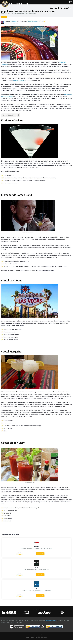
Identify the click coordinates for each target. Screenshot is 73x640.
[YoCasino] (36, 544)
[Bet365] (36, 565)
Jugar (39, 574)
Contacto (27, 637)
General (8, 13)
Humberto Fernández (33, 21)
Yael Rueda (13, 21)
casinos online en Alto (50, 620)
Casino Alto (3, 13)
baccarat (22, 80)
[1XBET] (36, 586)
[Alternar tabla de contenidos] (16, 115)
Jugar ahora (39, 553)
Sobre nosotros (44, 637)
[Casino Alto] (15, 3)
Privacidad (38, 637)
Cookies (32, 637)
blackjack (16, 80)
